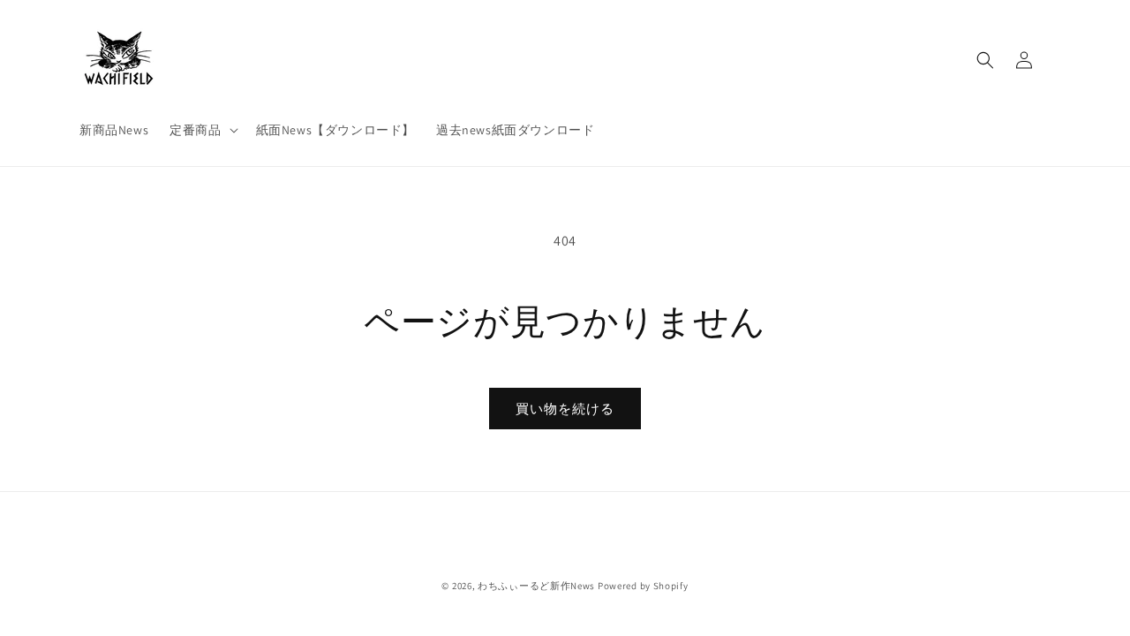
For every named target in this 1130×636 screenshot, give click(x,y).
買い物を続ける (565, 408)
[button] (202, 129)
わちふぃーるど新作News (536, 585)
